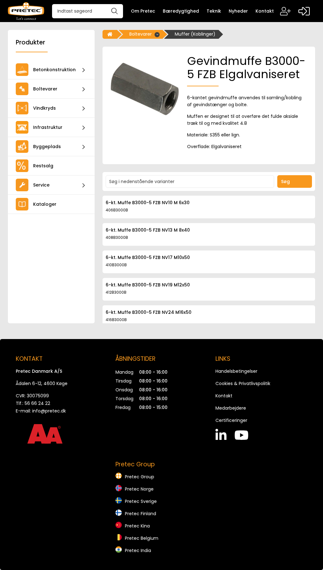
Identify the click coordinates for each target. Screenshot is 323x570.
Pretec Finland (140, 513)
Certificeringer (231, 420)
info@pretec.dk (49, 411)
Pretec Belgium (141, 538)
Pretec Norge (139, 489)
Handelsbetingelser (236, 371)
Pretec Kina (137, 526)
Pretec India (138, 550)
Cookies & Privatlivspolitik (242, 383)
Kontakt (223, 396)
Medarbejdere (230, 408)
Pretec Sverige (141, 501)
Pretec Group (139, 477)
